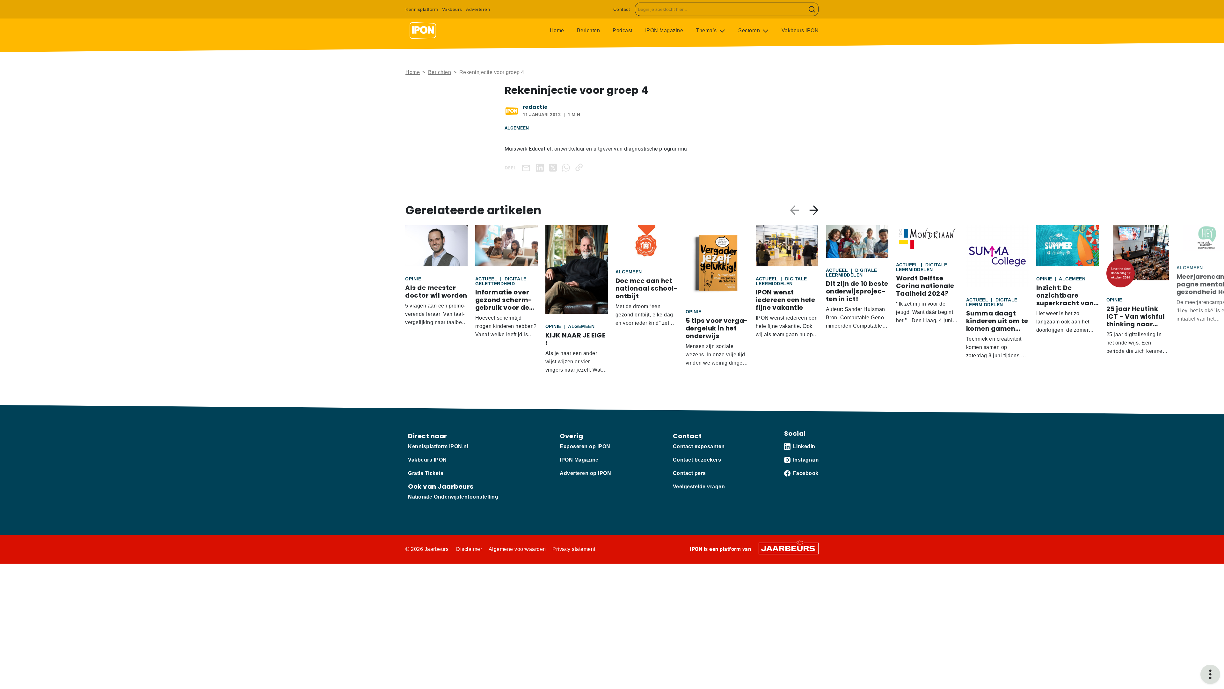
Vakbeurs (452, 9)
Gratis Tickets (425, 473)
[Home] (423, 30)
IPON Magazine (664, 30)
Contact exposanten (699, 446)
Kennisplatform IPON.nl (438, 446)
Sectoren (749, 30)
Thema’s (707, 30)
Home (557, 30)
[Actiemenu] (1210, 674)
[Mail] (527, 167)
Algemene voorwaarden (517, 549)
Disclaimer (469, 549)
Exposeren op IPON (585, 446)
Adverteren (478, 9)
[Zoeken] (812, 9)
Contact (621, 9)
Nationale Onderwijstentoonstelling (453, 497)
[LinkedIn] (541, 167)
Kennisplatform (421, 9)
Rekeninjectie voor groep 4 (491, 72)
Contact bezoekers (697, 460)
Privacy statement (573, 549)
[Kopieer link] (580, 167)
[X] (554, 167)
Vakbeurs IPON (800, 30)
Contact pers (689, 473)
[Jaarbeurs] (789, 548)
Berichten (588, 30)
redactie (535, 107)
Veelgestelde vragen (699, 486)
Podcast (622, 30)
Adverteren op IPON (585, 473)
